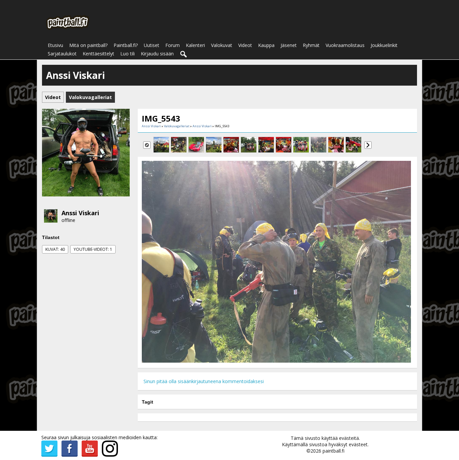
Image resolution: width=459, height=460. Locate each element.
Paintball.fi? (126, 45)
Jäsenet (289, 45)
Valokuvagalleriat (177, 126)
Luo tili (127, 53)
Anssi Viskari (80, 213)
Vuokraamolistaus (345, 45)
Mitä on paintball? (88, 45)
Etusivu (55, 45)
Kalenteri (195, 45)
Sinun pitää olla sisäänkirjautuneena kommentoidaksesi (203, 381)
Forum (172, 45)
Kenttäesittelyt (98, 53)
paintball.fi (333, 451)
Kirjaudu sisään (157, 53)
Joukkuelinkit (384, 45)
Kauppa (266, 45)
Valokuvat (221, 45)
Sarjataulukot (62, 53)
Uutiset (151, 45)
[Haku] (184, 54)
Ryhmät (311, 45)
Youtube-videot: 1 (93, 249)
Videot (245, 45)
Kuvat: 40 (55, 249)
